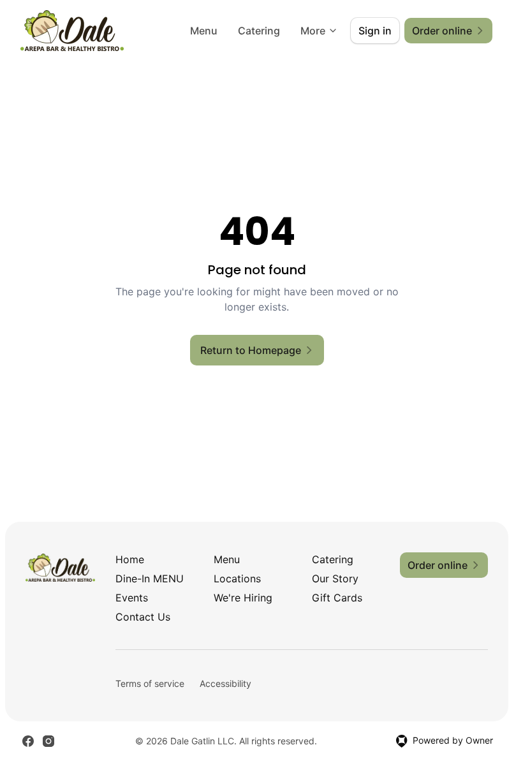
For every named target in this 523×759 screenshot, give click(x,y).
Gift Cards (337, 597)
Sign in (375, 30)
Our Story (335, 578)
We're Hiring (243, 597)
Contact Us (142, 616)
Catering (259, 30)
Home (129, 559)
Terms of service (149, 683)
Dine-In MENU (149, 578)
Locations (237, 578)
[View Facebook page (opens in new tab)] (28, 741)
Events (131, 597)
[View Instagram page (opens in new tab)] (48, 741)
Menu (203, 30)
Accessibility (225, 683)
